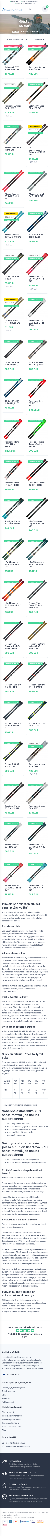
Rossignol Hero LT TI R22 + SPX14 (12, 444)
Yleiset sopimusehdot (11, 1419)
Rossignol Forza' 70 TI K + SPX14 (12, 807)
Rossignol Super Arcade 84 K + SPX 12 (36, 444)
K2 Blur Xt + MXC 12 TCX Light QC (36, 363)
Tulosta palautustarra (11, 1427)
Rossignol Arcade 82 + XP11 (37, 765)
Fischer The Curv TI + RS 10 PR (13, 686)
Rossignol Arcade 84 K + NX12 (13, 107)
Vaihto (5, 1395)
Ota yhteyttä (8, 1412)
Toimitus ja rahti (9, 1391)
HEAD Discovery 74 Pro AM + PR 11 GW (37, 564)
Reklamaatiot (8, 1402)
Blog (4, 1430)
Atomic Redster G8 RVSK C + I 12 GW (36, 279)
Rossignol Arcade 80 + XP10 (37, 807)
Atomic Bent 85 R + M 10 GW (13, 149)
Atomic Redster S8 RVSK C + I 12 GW (12, 196)
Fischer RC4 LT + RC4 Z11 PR (37, 724)
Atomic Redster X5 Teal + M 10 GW (13, 236)
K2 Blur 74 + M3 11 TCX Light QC (12, 363)
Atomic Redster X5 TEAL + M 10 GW (36, 887)
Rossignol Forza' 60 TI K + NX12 (37, 484)
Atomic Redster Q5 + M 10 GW (12, 846)
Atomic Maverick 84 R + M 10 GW (36, 195)
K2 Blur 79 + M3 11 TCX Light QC (12, 402)
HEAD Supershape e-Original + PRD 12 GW (37, 151)
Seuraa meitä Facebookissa (18, 1446)
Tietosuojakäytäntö (10, 1423)
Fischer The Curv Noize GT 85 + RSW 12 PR (37, 646)
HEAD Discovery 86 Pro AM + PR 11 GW (13, 605)
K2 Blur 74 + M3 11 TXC (12, 278)
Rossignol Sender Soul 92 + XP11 (37, 68)
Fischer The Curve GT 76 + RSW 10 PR (35, 605)
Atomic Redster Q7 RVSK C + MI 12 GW (37, 847)
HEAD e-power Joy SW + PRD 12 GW (36, 523)
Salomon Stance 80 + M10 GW (36, 107)
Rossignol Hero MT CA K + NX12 (12, 484)
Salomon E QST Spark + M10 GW (12, 68)
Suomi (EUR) (11, 1374)
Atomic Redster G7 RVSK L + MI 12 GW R (13, 887)
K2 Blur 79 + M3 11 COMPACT (36, 236)
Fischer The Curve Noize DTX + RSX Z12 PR (12, 646)
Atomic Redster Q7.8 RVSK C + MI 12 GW (36, 323)
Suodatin (38, 39)
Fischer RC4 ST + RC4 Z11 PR (13, 765)
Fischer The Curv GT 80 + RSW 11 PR (13, 725)
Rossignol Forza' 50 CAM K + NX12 (12, 522)
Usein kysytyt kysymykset (13, 1388)
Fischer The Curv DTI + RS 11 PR (37, 686)
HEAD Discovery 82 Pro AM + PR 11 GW (13, 564)
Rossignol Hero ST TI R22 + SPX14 (36, 403)
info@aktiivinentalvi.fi (15, 1443)
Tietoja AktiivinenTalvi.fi (12, 1416)
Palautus (6, 1398)
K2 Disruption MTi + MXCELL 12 (12, 322)
